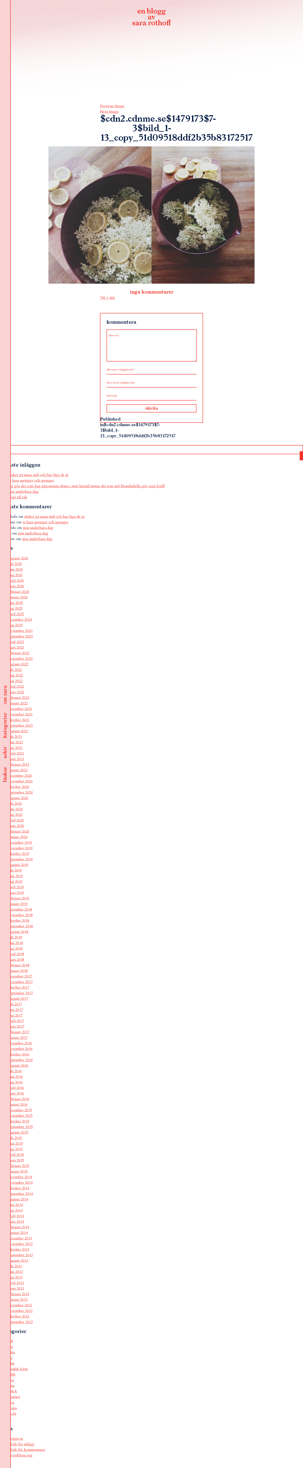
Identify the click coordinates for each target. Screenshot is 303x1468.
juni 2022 (15, 675)
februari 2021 (18, 764)
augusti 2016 (18, 1065)
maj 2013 (15, 1277)
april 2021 (16, 753)
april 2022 (16, 686)
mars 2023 (16, 647)
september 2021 (20, 725)
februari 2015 (18, 1165)
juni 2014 (15, 1204)
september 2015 (20, 1126)
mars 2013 (16, 1288)
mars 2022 (16, 692)
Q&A (12, 1391)
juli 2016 (15, 1071)
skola (12, 1413)
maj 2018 (15, 948)
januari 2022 (18, 703)
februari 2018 (18, 965)
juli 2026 (15, 563)
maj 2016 (15, 1082)
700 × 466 (107, 297)
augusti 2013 (18, 1260)
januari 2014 (18, 1232)
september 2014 (20, 1193)
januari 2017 (18, 1037)
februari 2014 (18, 1227)
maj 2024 (15, 625)
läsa (11, 1380)
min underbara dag (23, 491)
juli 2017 (15, 1004)
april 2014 (16, 1216)
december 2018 (20, 909)
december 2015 (20, 1110)
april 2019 (16, 887)
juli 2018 (15, 937)
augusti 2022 (18, 664)
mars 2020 (16, 825)
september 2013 (20, 1255)
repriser (14, 1396)
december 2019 (20, 842)
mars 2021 (16, 759)
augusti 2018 (18, 931)
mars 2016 (16, 1093)
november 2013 (20, 1243)
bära (11, 1352)
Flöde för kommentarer (26, 1449)
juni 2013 (15, 1271)
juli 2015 (15, 1138)
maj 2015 (15, 1149)
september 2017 (20, 993)
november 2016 (20, 1048)
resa (11, 1402)
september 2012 (20, 1322)
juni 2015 (15, 1143)
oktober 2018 (18, 920)
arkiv (5, 752)
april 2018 (16, 954)
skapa (12, 1408)
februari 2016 (18, 1099)
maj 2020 (15, 814)
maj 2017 (15, 1015)
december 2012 (20, 1305)
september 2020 (20, 792)
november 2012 (20, 1310)
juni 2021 (15, 742)
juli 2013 (15, 1266)
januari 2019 (18, 903)
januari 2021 (18, 770)
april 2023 (16, 642)
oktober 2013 (18, 1249)
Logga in (15, 1438)
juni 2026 (15, 569)
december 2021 (20, 708)
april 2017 (16, 1021)
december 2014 (20, 1177)
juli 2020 (15, 803)
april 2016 (16, 1087)
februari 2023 (18, 653)
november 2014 (20, 1182)
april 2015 (16, 1154)
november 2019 (20, 848)
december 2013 (20, 1238)
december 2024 (20, 619)
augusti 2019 (18, 864)
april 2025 (16, 614)
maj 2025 (15, 608)
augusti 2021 (18, 731)
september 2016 (20, 1060)
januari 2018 (18, 970)
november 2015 (20, 1115)
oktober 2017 (18, 987)
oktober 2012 (18, 1316)
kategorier (5, 725)
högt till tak (17, 497)
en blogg (151, 17)
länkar (5, 774)
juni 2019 (15, 876)
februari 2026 (18, 591)
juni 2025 (15, 602)
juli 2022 (15, 669)
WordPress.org (20, 1455)
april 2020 (16, 820)
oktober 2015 (18, 1121)
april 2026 (16, 580)
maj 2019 (15, 881)
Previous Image (112, 106)
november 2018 (20, 915)
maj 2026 (15, 575)
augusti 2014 (18, 1199)
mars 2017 (16, 1026)
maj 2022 (15, 681)
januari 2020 (18, 837)
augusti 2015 (18, 1132)
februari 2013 (18, 1294)
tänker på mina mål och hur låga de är (38, 474)
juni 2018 (15, 942)
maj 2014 (15, 1210)
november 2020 (20, 781)
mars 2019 (16, 892)
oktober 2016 (18, 1054)
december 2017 (20, 976)
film (11, 1363)
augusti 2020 (18, 798)
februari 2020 (18, 831)
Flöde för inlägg (21, 1444)
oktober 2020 (18, 786)
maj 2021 (15, 747)
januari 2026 (18, 597)
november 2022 (20, 658)
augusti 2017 (18, 998)
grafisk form (18, 1369)
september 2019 (20, 859)
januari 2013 (18, 1299)
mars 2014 (16, 1221)
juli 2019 (15, 870)
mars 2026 (16, 586)
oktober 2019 (18, 853)
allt (10, 1341)
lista (11, 1385)
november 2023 (20, 630)
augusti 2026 (18, 558)
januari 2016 (18, 1104)
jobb (11, 1374)
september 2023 (20, 636)
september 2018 (20, 926)
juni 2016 (15, 1076)
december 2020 (20, 775)
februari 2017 (18, 1032)
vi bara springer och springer (31, 480)
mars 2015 (16, 1160)
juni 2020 (15, 809)
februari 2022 (18, 697)
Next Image (109, 111)
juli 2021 (15, 736)
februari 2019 (18, 898)
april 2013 (16, 1283)
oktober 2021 (18, 720)
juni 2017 (15, 1009)
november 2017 (20, 982)
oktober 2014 (18, 1188)
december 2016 (20, 1043)
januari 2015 (18, 1171)
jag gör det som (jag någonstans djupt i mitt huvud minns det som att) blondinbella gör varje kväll (86, 486)
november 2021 (20, 714)
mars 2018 (16, 959)
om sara (5, 695)
